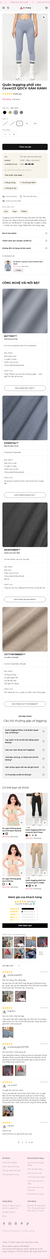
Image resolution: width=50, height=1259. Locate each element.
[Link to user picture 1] (7, 996)
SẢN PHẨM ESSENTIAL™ (25, 495)
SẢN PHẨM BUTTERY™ (25, 388)
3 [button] (26, 1142)
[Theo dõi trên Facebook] (3, 1223)
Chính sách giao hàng (36, 1177)
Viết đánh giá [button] (25, 925)
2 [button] (22, 1142)
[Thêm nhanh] (21, 823)
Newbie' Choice (8, 1212)
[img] (7, 972)
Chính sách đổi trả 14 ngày (35, 1182)
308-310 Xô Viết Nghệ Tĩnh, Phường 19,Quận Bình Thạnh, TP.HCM (36, 1208)
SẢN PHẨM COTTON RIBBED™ (25, 704)
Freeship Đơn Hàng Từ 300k (15, 2)
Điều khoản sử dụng (35, 1194)
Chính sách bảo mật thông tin (35, 1188)
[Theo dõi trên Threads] (15, 1223)
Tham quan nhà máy (10, 1167)
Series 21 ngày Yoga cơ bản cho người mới (11, 1207)
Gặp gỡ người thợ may (11, 1170)
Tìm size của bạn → (14, 175)
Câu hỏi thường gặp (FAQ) (35, 1164)
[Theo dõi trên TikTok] (27, 1223)
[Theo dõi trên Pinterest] (21, 1223)
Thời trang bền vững (10, 1174)
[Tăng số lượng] (14, 134)
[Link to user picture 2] (20, 996)
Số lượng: (6, 130)
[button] (7, 94)
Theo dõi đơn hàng (35, 1169)
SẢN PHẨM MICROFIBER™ (25, 599)
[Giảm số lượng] (5, 134)
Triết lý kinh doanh (9, 1163)
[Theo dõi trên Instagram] (9, 1223)
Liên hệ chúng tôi (34, 1173)
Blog (4, 1216)
